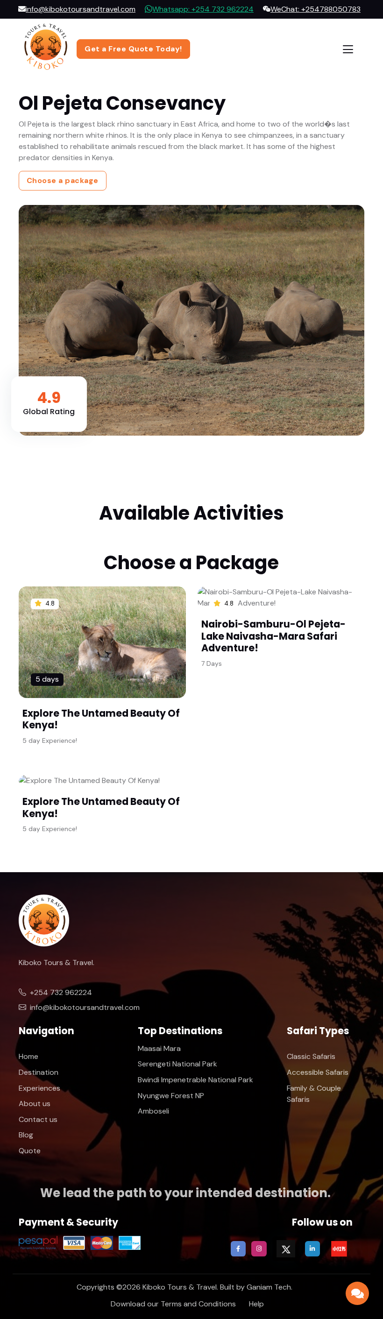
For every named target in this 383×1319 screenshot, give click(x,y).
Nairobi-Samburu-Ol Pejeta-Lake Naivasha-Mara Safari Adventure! (273, 636)
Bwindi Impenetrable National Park (195, 1080)
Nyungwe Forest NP (171, 1095)
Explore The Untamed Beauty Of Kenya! (101, 719)
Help (256, 1304)
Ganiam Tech (269, 1287)
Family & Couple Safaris (314, 1093)
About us (34, 1103)
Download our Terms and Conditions (173, 1304)
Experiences (39, 1088)
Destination (38, 1072)
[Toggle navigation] (348, 49)
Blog (26, 1135)
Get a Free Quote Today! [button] (133, 49)
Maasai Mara (159, 1048)
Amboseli (153, 1111)
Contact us (38, 1119)
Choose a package (63, 180)
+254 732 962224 (61, 992)
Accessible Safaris (317, 1072)
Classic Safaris (311, 1056)
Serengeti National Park (177, 1064)
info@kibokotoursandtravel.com (85, 1007)
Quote (30, 1151)
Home (28, 1056)
